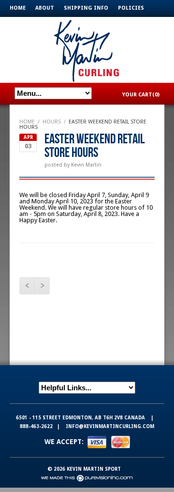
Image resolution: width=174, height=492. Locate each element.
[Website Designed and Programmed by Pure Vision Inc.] (87, 477)
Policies (131, 8)
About (44, 8)
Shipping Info (86, 8)
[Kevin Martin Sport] (87, 49)
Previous (26, 285)
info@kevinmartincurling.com (110, 426)
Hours (52, 122)
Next (42, 285)
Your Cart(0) (141, 95)
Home (18, 8)
